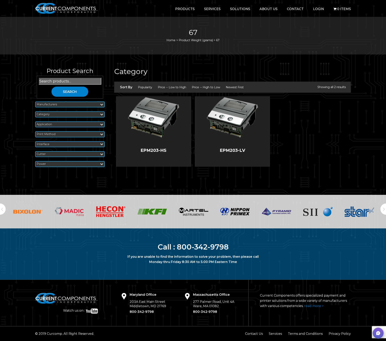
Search (70, 92)
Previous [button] (3, 209)
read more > (314, 306)
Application (44, 124)
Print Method (46, 134)
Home (171, 40)
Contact (295, 9)
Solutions (240, 9)
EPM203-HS (153, 150)
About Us (268, 9)
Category (43, 114)
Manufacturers (47, 104)
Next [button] (383, 209)
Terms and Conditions (305, 334)
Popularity (145, 87)
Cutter (41, 154)
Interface (43, 144)
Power (41, 163)
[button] (378, 333)
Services (212, 9)
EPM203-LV (232, 150)
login (318, 9)
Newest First (235, 87)
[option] (28, 212)
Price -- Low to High (172, 87)
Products (185, 9)
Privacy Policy (340, 334)
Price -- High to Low (206, 87)
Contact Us (254, 334)
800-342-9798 (203, 246)
